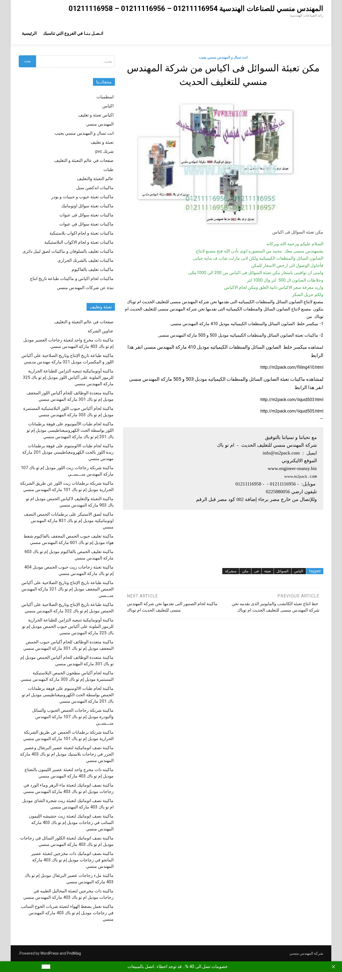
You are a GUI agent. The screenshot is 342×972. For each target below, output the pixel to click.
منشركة (230, 571)
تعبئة (267, 571)
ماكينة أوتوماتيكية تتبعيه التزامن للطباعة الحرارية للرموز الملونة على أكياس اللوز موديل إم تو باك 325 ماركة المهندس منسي (68, 377)
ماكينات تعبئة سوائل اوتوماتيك (87, 205)
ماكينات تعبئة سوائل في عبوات (86, 224)
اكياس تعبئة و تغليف (96, 115)
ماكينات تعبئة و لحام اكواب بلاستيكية (81, 233)
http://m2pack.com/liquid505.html (292, 411)
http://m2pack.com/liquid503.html (292, 399)
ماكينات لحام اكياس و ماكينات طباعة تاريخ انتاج (72, 278)
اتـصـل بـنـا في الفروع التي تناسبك (73, 33)
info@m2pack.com (281, 453)
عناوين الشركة (101, 330)
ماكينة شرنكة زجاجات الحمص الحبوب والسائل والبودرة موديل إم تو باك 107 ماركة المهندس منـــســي (73, 717)
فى (256, 571)
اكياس (298, 571)
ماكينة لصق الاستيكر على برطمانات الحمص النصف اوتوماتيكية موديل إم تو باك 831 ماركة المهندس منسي (69, 521)
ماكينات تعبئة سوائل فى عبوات (86, 214)
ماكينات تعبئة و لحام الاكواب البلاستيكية (79, 242)
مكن (245, 571)
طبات (108, 169)
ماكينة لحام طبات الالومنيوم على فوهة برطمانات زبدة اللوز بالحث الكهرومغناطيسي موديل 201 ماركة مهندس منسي (68, 452)
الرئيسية (29, 33)
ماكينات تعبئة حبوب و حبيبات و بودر (82, 196)
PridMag (74, 953)
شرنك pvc (104, 151)
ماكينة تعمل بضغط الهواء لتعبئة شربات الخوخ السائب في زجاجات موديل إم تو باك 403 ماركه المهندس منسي (67, 913)
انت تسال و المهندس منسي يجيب (223, 57)
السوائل (283, 571)
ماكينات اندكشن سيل (95, 187)
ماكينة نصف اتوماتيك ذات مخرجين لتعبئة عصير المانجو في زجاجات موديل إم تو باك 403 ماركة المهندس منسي (72, 860)
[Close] (333, 966)
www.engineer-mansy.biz (292, 468)
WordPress (49, 953)
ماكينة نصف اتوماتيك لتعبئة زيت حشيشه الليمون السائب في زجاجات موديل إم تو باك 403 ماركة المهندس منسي (71, 822)
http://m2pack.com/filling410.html (292, 367)
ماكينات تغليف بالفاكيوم (93, 269)
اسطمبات (105, 96)
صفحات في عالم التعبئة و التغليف (84, 160)
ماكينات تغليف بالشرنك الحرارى (85, 260)
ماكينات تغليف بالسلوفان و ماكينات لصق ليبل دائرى (68, 251)
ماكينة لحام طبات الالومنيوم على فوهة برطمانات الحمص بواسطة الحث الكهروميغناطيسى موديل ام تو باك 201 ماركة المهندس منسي (68, 695)
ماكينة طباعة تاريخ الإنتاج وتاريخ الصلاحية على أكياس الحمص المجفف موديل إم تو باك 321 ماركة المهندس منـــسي (67, 589)
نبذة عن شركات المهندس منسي (85, 287)
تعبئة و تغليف (102, 142)
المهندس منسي (100, 124)
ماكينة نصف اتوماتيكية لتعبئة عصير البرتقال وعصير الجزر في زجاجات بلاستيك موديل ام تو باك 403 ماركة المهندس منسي (67, 754)
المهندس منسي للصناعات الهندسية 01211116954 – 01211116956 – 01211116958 (196, 8)
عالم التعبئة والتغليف (95, 178)
